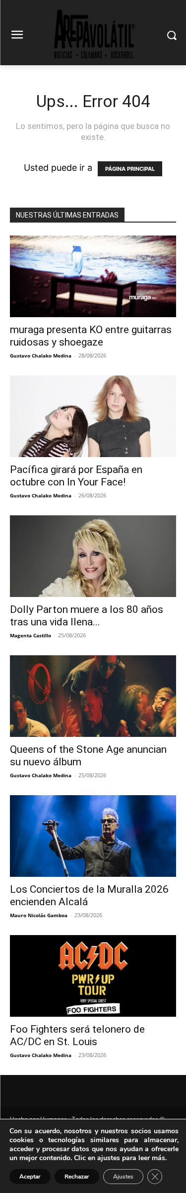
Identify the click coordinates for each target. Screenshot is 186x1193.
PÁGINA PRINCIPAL (130, 168)
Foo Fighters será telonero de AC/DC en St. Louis (77, 1035)
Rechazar (76, 1177)
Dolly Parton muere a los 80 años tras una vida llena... (86, 615)
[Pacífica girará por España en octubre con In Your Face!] (93, 416)
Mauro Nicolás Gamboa (38, 915)
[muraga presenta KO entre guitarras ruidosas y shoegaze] (93, 276)
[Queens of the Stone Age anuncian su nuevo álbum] (93, 696)
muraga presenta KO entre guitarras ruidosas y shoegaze (91, 336)
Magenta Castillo (30, 635)
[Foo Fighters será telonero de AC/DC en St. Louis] (93, 976)
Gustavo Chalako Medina (40, 355)
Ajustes (123, 1177)
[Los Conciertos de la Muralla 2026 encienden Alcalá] (93, 836)
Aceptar (30, 1177)
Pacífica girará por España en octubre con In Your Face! (76, 476)
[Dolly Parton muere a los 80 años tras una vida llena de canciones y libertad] (93, 556)
